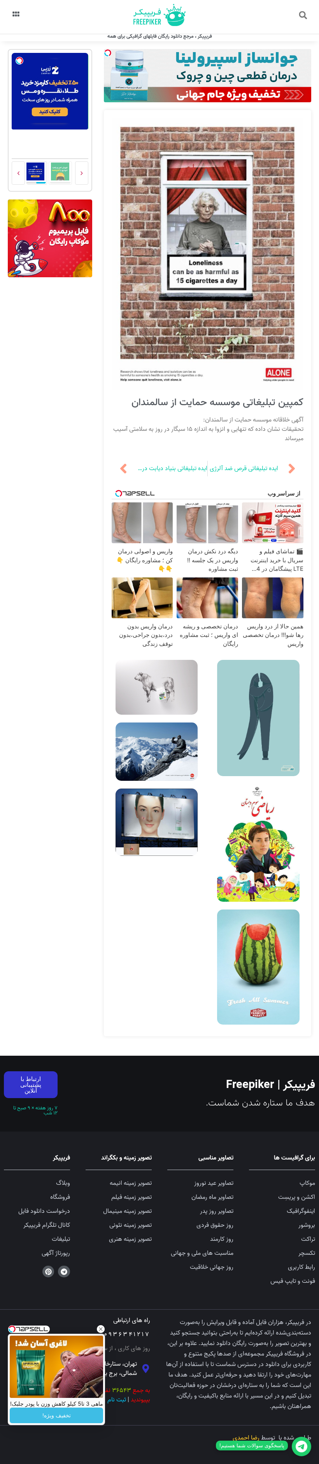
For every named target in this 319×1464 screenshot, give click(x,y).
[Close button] (101, 1329)
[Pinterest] (48, 1272)
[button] (303, 15)
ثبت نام (116, 1400)
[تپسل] (108, 53)
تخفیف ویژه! (56, 1415)
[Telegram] (64, 1272)
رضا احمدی (246, 1438)
